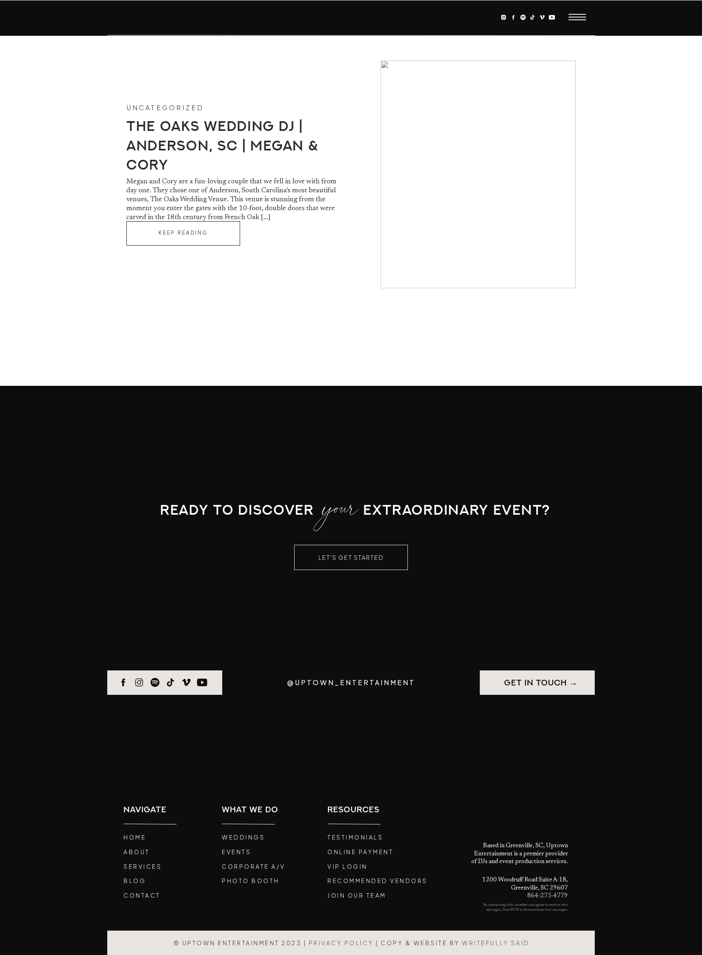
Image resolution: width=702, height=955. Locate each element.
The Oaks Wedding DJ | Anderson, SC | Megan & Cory (222, 146)
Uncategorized (165, 107)
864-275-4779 (547, 896)
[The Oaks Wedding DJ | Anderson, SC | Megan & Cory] (183, 233)
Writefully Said (496, 942)
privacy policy (341, 942)
